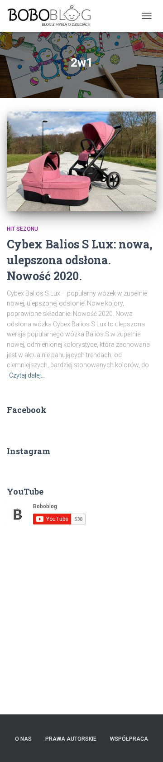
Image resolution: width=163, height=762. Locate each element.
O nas (23, 739)
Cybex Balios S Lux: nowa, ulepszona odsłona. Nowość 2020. (80, 260)
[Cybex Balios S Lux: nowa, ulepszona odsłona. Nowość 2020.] (81, 161)
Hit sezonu (22, 229)
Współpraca (129, 739)
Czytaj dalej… (27, 375)
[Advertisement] (81, 617)
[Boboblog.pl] (52, 16)
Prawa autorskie (70, 739)
